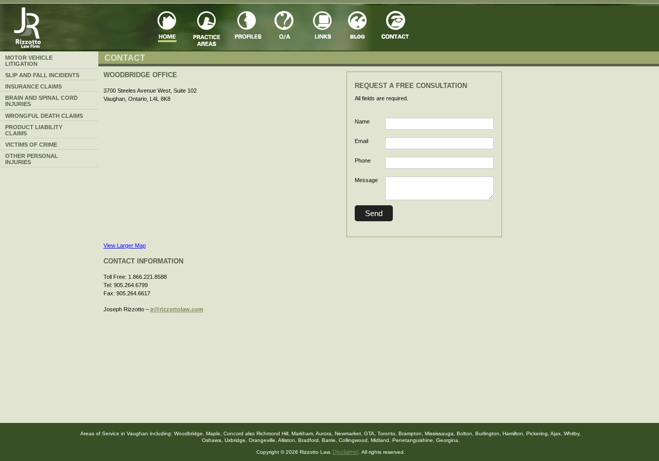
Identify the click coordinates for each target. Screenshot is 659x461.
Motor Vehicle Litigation (29, 61)
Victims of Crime (31, 144)
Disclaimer (346, 452)
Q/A (287, 28)
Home (166, 28)
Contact (397, 28)
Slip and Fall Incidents (42, 75)
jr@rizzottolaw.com (176, 309)
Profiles (249, 28)
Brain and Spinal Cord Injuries (41, 101)
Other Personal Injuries (31, 159)
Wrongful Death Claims (44, 116)
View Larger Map (124, 245)
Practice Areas (209, 28)
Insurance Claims (33, 86)
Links (323, 28)
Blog (356, 28)
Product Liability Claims (33, 130)
